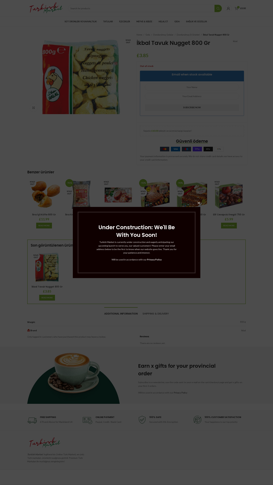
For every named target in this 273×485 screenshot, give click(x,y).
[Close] (199, 203)
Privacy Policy (154, 259)
